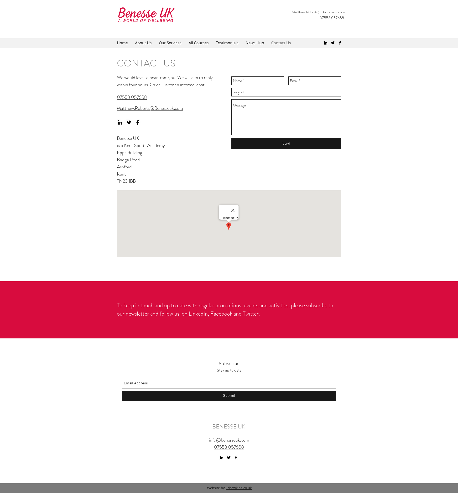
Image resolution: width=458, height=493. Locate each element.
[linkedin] (325, 42)
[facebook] (340, 42)
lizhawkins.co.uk (239, 488)
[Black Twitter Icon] (332, 42)
